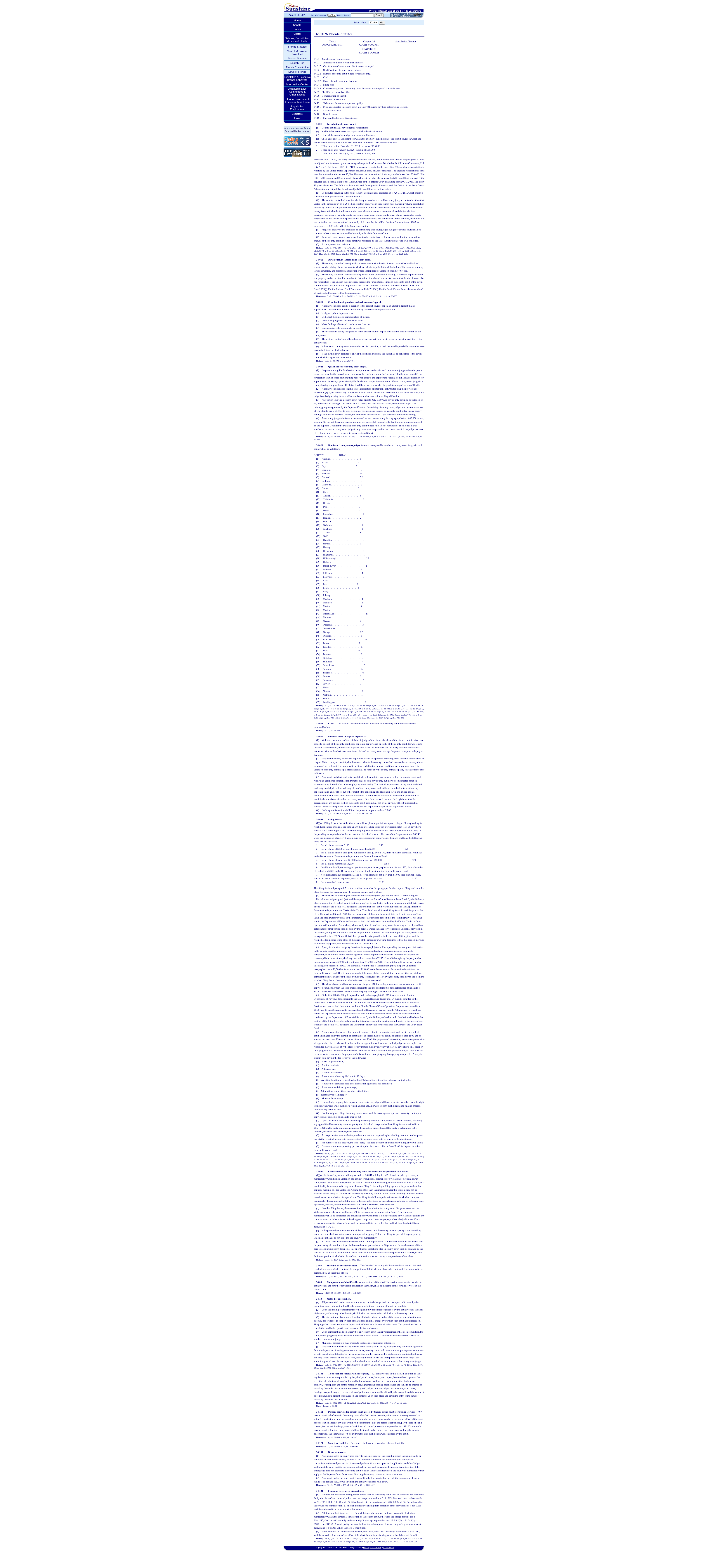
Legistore (297, 113)
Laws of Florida (297, 71)
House (297, 29)
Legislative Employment (297, 108)
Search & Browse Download (297, 52)
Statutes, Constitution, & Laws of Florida (297, 40)
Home (297, 20)
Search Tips (297, 62)
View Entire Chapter (405, 41)
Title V (332, 41)
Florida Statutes (297, 46)
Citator (297, 33)
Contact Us (388, 1547)
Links (297, 118)
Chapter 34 (369, 41)
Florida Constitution (297, 67)
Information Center (297, 84)
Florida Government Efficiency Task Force (297, 100)
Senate (297, 24)
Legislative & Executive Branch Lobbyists (297, 78)
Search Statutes (297, 58)
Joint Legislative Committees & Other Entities (297, 91)
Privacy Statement (372, 1547)
